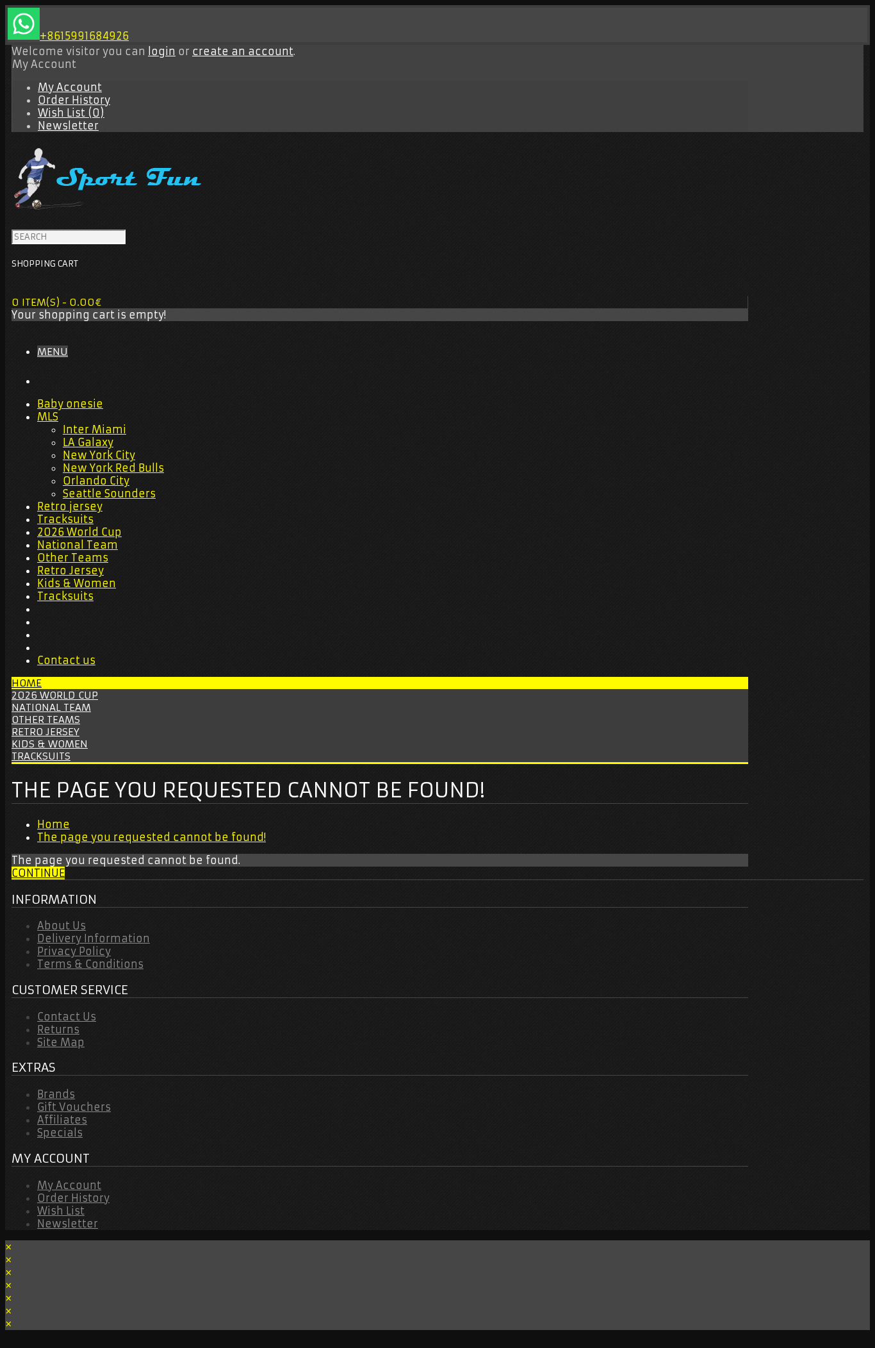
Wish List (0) (71, 112)
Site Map (61, 1042)
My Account (70, 87)
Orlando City (96, 480)
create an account (242, 51)
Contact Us (66, 1016)
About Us (61, 925)
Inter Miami (94, 429)
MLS (47, 416)
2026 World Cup (79, 532)
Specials (60, 1132)
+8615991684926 (84, 35)
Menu (52, 351)
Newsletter (68, 125)
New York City (99, 455)
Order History (74, 100)
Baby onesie (70, 403)
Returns (58, 1029)
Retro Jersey (70, 570)
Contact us (66, 660)
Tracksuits (65, 519)
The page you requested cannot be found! (151, 837)
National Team (77, 544)
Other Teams (72, 557)
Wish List (61, 1210)
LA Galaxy (88, 442)
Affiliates (62, 1119)
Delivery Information (93, 938)
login (162, 51)
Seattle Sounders (109, 493)
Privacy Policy (74, 951)
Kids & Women (76, 583)
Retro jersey (69, 506)
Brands (56, 1094)
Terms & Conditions (90, 964)
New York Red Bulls (113, 468)
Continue (38, 873)
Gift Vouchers (74, 1107)
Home (27, 683)
